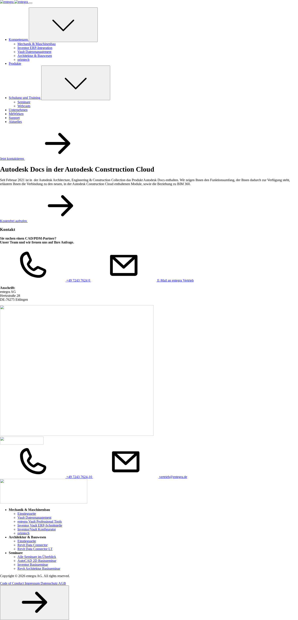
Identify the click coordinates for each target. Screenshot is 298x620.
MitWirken (16, 114)
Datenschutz (49, 583)
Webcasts (23, 106)
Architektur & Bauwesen (34, 55)
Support (14, 118)
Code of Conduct (12, 583)
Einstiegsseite (26, 513)
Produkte (15, 63)
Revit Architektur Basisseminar (38, 568)
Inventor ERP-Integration (34, 48)
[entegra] (14, 2)
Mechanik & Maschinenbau (36, 44)
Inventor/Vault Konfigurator (36, 529)
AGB (62, 583)
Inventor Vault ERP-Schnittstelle (39, 525)
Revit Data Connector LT (35, 549)
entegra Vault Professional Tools (39, 521)
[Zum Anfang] (34, 602)
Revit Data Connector (32, 545)
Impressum (33, 583)
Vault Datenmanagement (34, 52)
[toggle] (63, 24)
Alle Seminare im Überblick (36, 557)
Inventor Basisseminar (32, 564)
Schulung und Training (25, 98)
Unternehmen (18, 110)
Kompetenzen (19, 39)
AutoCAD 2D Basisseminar (36, 561)
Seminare (23, 102)
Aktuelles (15, 121)
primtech (23, 59)
